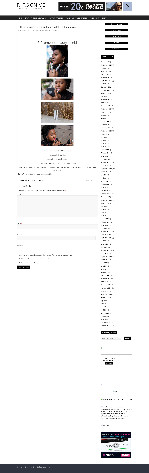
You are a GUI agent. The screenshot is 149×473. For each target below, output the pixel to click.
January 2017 (105, 187)
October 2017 (105, 165)
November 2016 (106, 194)
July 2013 (104, 300)
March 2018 (105, 150)
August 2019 (105, 112)
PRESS (68, 18)
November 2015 (106, 231)
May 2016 (104, 213)
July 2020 (104, 96)
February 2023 (105, 68)
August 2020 (105, 93)
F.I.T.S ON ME (31, 5)
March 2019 (105, 121)
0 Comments (54, 30)
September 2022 (106, 71)
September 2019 (106, 109)
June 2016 (104, 209)
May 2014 (104, 269)
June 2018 (104, 140)
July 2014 (104, 263)
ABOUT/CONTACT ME (79, 18)
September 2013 (106, 294)
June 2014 (104, 266)
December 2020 (106, 87)
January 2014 (105, 282)
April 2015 (104, 241)
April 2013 (104, 310)
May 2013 (104, 307)
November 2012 (106, 326)
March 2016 (105, 219)
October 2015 (105, 235)
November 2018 (106, 128)
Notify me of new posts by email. (30, 263)
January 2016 (105, 225)
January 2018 (105, 156)
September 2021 (106, 81)
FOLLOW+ (109, 363)
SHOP (104, 18)
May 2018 (104, 143)
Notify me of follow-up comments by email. (34, 259)
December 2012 (106, 322)
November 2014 (106, 250)
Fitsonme (35, 30)
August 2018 (105, 134)
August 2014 (105, 260)
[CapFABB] (117, 392)
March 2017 (105, 181)
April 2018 (104, 147)
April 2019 (104, 118)
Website (20, 246)
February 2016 (105, 222)
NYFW (27, 18)
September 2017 (106, 169)
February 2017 (105, 184)
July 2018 (104, 137)
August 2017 (105, 172)
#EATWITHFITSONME (56, 18)
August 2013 (105, 297)
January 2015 (105, 244)
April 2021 (104, 84)
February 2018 (105, 153)
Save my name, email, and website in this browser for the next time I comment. (44, 255)
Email (19, 235)
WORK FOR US (95, 18)
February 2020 (105, 99)
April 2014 (104, 272)
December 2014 (106, 247)
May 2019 (104, 115)
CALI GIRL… (91, 180)
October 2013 (105, 291)
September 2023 (106, 65)
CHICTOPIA (109, 358)
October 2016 (105, 197)
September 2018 (106, 131)
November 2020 (106, 90)
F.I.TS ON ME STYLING (38, 18)
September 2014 (106, 257)
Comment (21, 194)
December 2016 (106, 191)
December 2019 (106, 106)
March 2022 (105, 74)
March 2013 (105, 313)
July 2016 (104, 206)
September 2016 (106, 200)
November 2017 (106, 162)
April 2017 (104, 178)
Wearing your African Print (30, 180)
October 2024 (105, 62)
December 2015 (106, 228)
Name (19, 223)
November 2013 (106, 288)
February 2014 (105, 279)
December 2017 (106, 159)
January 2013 (105, 319)
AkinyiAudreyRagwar (109, 361)
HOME (20, 18)
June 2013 (104, 304)
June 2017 (104, 175)
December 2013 (106, 285)
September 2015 (106, 238)
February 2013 (105, 316)
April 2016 (104, 216)
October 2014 (105, 253)
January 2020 (105, 103)
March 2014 (105, 275)
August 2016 (105, 203)
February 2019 (105, 125)
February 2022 (105, 78)
